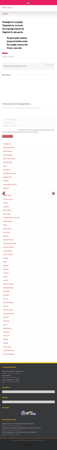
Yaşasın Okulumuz (8, 313)
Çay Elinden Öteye (8, 350)
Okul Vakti (6, 321)
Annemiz (5, 306)
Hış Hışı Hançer (8, 199)
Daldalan (5, 181)
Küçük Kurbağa (8, 155)
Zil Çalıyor (6, 295)
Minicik (5, 276)
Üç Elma (5, 280)
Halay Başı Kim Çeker (9, 243)
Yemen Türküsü (8, 254)
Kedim (5, 225)
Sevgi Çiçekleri (7, 251)
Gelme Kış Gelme (8, 284)
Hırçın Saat (6, 232)
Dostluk (5, 343)
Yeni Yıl (5, 299)
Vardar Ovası (7, 347)
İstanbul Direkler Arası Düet (11, 217)
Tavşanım (6, 206)
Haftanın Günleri (8, 310)
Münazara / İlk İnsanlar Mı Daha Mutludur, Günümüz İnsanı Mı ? (21, 428)
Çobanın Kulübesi (8, 247)
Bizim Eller (6, 291)
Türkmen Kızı (7, 144)
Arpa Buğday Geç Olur (10, 184)
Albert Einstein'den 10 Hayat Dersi (12, 371)
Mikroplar (6, 269)
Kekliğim (5, 265)
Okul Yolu (6, 317)
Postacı (5, 203)
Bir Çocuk (6, 336)
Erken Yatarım (7, 210)
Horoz (5, 166)
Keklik (5, 262)
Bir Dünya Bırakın (8, 302)
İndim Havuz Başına (9, 158)
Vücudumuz (6, 170)
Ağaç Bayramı (7, 328)
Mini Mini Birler (7, 162)
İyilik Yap (5, 236)
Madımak (6, 188)
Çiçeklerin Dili (7, 177)
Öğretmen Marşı (8, 288)
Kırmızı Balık (7, 214)
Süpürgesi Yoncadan (9, 173)
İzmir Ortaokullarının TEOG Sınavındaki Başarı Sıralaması (19, 432)
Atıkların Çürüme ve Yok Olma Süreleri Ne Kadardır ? (18, 424)
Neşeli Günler (7, 195)
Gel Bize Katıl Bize (8, 147)
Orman (5, 324)
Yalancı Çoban (7, 151)
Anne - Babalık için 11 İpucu (10, 380)
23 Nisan (6, 273)
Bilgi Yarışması (6, 375)
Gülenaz (5, 339)
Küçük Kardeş (7, 221)
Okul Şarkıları (11, 56)
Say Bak (5, 258)
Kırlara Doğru (7, 229)
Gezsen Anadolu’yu (9, 354)
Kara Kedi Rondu (8, 240)
